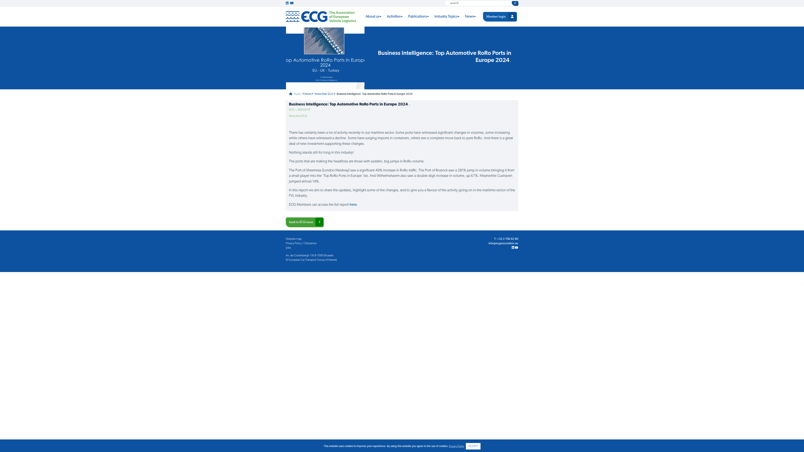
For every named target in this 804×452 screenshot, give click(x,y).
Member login (496, 16)
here (353, 205)
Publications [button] (417, 16)
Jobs (288, 247)
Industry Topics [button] (445, 16)
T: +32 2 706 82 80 (506, 239)
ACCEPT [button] (473, 446)
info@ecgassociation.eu (503, 243)
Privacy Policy (456, 446)
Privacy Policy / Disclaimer (301, 243)
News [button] (469, 16)
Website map (294, 239)
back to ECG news (301, 222)
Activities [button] (394, 16)
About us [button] (372, 16)
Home (297, 94)
